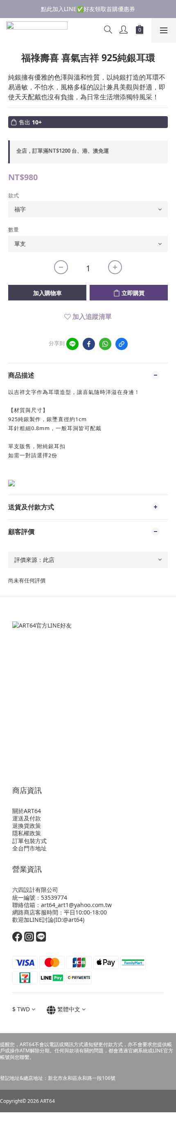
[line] (72, 344)
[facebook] (89, 344)
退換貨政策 (26, 826)
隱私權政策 (26, 833)
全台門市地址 (29, 848)
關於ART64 (26, 811)
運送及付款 (26, 818)
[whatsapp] (105, 344)
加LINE (33, 919)
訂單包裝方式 (29, 841)
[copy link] (121, 344)
